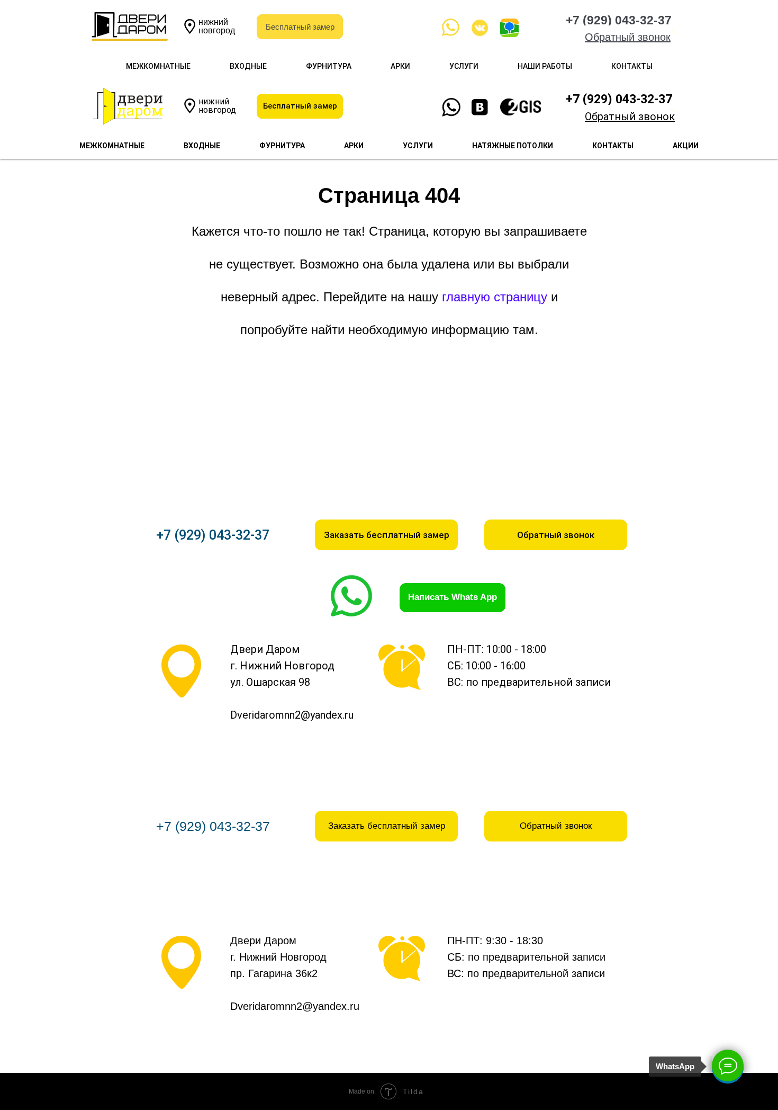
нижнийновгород (216, 26)
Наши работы (545, 66)
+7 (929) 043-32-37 (212, 535)
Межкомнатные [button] (158, 66)
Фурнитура (328, 66)
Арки (400, 66)
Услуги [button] (463, 66)
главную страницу (494, 297)
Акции (686, 145)
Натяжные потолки (512, 145)
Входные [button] (248, 66)
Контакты (632, 66)
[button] (628, 37)
